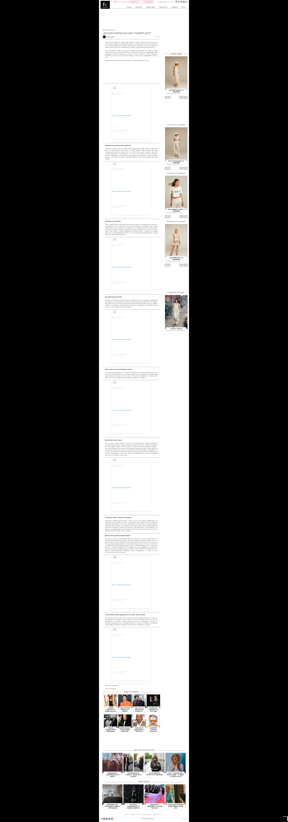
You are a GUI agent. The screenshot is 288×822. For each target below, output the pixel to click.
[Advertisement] (131, 72)
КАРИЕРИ (132, 814)
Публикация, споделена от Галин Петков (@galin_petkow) (126, 139)
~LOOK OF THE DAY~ (176, 329)
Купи (167, 97)
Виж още (183, 97)
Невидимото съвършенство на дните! (112, 774)
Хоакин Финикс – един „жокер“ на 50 (153, 729)
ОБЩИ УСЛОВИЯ (147, 814)
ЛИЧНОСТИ (163, 7)
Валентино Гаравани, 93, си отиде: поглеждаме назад (125, 711)
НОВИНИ (174, 7)
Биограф (105, 29)
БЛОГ (184, 7)
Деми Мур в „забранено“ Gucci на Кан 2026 (154, 806)
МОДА (129, 7)
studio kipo (185, 818)
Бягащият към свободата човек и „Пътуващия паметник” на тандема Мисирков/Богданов (112, 808)
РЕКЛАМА (138, 814)
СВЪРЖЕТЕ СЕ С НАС (158, 814)
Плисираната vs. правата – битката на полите (133, 774)
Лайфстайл (150, 7)
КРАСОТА (138, 7)
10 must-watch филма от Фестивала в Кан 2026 (175, 806)
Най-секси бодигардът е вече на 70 (110, 729)
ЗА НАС (127, 814)
